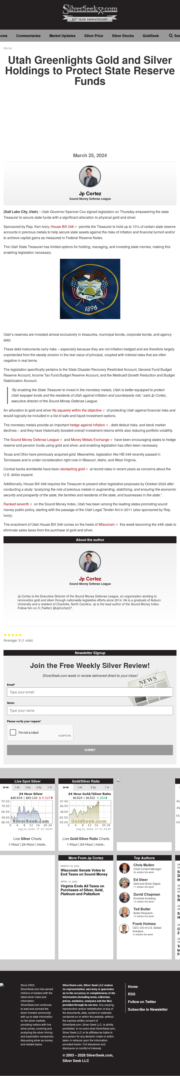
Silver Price (93, 35)
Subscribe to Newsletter (148, 1009)
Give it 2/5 (9, 634)
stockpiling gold (72, 468)
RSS (131, 993)
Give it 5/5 (20, 634)
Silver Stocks (123, 35)
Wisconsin (107, 524)
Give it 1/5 (5, 634)
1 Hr (17, 787)
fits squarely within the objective (77, 410)
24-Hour (28, 844)
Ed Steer (140, 879)
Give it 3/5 (13, 634)
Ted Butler (142, 908)
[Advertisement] (90, 122)
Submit (90, 750)
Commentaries (28, 35)
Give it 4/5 (16, 634)
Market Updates (62, 35)
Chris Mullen (143, 864)
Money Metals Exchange (90, 439)
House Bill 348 (62, 226)
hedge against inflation (87, 424)
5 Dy (38, 787)
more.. (42, 844)
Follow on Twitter (142, 1001)
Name (10, 703)
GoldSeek (151, 35)
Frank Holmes (144, 923)
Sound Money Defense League (35, 439)
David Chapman (146, 894)
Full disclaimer (91, 1044)
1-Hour (13, 844)
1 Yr (50, 787)
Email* (11, 685)
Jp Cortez (90, 193)
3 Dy (28, 787)
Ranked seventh (16, 503)
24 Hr (6, 787)
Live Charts (27, 838)
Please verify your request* (24, 721)
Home (8, 48)
